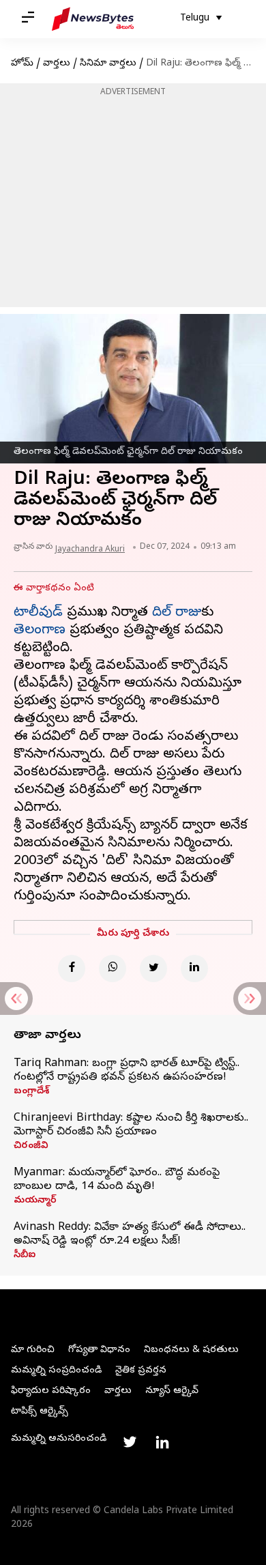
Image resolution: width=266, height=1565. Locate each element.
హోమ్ (22, 63)
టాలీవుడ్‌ (38, 613)
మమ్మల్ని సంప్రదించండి (56, 1370)
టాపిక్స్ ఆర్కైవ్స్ (39, 1411)
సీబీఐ (24, 1256)
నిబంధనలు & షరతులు (191, 1350)
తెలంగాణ (39, 631)
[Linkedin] (194, 968)
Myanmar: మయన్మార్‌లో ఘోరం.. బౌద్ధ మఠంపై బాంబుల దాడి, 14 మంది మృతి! (117, 1180)
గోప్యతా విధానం (99, 1350)
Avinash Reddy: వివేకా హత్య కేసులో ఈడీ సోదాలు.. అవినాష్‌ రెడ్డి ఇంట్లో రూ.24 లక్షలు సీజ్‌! (130, 1234)
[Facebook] (71, 968)
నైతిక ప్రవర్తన (140, 1370)
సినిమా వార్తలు (108, 63)
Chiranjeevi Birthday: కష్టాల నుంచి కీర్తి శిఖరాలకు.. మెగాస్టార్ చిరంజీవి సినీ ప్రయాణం (131, 1125)
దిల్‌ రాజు (176, 613)
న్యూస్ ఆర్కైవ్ (171, 1391)
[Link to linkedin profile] (162, 1442)
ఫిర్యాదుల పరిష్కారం (51, 1391)
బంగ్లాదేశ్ (31, 1092)
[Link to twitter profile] (129, 1442)
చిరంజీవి (31, 1146)
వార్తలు (56, 63)
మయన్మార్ (35, 1201)
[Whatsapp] (112, 968)
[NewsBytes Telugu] (93, 19)
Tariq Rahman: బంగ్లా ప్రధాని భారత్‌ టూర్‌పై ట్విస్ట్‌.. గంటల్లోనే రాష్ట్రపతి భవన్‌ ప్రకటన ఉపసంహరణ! (126, 1071)
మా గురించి (33, 1350)
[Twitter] (153, 968)
